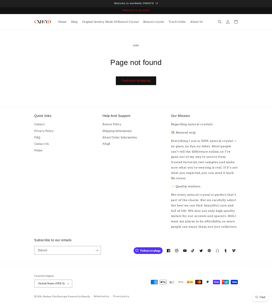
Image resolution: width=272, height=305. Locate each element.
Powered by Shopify (79, 296)
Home (38, 150)
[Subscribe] (97, 250)
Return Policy (112, 124)
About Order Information (120, 137)
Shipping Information (117, 130)
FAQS (106, 143)
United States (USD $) (51, 283)
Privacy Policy (44, 130)
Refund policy (101, 296)
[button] (220, 22)
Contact (39, 124)
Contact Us (41, 143)
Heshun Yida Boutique (55, 296)
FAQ (37, 137)
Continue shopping (136, 80)
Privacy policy (121, 296)
